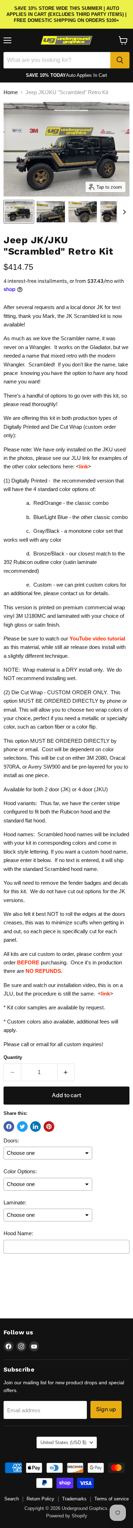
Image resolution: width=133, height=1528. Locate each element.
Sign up (106, 1409)
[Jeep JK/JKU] (19, 211)
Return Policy (40, 1498)
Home (11, 92)
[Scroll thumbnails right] (123, 212)
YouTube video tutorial (97, 638)
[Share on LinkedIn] (35, 1126)
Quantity (13, 1057)
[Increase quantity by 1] (66, 1072)
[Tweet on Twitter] (22, 1126)
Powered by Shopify (66, 1515)
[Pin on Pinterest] (49, 1126)
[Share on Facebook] (9, 1126)
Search (11, 1498)
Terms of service (111, 1498)
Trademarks (74, 1498)
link (83, 466)
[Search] (119, 60)
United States (63, 1442)
